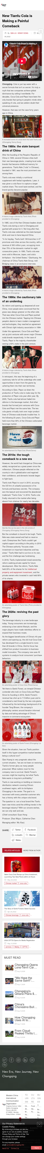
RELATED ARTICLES (12, 850)
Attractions (27, 1109)
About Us (5, 1148)
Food (33, 1106)
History (33, 1109)
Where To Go (27, 1112)
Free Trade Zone (39, 1118)
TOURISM (26, 1098)
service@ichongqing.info (15, 1145)
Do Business (39, 1112)
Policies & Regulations (39, 1115)
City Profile (27, 1106)
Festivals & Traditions (33, 1112)
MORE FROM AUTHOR (31, 850)
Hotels (27, 1114)
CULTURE (33, 1098)
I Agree (36, 1148)
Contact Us (15, 1148)
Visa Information (27, 1117)
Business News (39, 1109)
